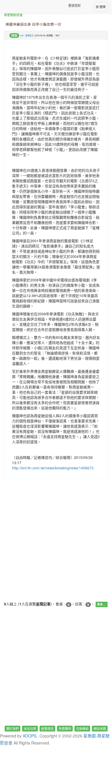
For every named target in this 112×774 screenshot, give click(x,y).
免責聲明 (65, 728)
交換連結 (82, 728)
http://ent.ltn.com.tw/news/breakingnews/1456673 (53, 467)
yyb (21, 35)
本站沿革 (30, 728)
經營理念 (47, 728)
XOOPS (29, 735)
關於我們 (12, 728)
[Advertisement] (56, 545)
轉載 (14, 35)
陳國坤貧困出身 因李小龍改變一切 (33, 24)
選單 (102, 6)
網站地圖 (100, 728)
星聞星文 (29, 35)
